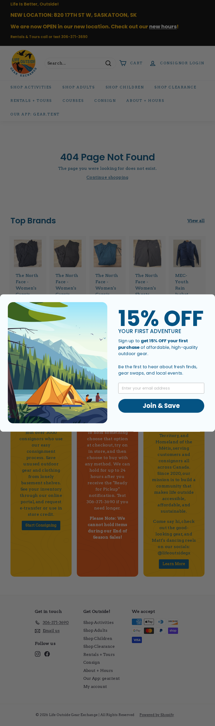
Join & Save (161, 406)
